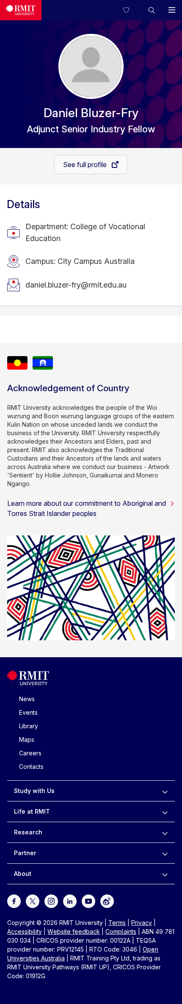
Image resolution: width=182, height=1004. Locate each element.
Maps (26, 739)
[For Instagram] (51, 900)
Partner (25, 852)
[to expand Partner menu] (165, 853)
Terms (117, 922)
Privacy (141, 922)
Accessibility (24, 931)
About (22, 873)
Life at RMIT (32, 811)
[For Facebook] (14, 900)
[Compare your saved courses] (131, 10)
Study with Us (34, 790)
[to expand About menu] (165, 874)
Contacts (31, 766)
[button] (151, 10)
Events (28, 712)
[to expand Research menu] (165, 832)
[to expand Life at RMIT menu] (165, 811)
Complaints (120, 931)
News (27, 698)
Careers (30, 753)
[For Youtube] (88, 900)
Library (28, 726)
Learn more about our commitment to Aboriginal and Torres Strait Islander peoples (86, 508)
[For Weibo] (107, 900)
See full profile (85, 164)
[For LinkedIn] (70, 900)
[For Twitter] (32, 900)
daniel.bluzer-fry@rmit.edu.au (76, 284)
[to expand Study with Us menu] (165, 791)
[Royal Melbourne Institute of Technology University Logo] (20, 10)
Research (28, 832)
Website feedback (73, 931)
